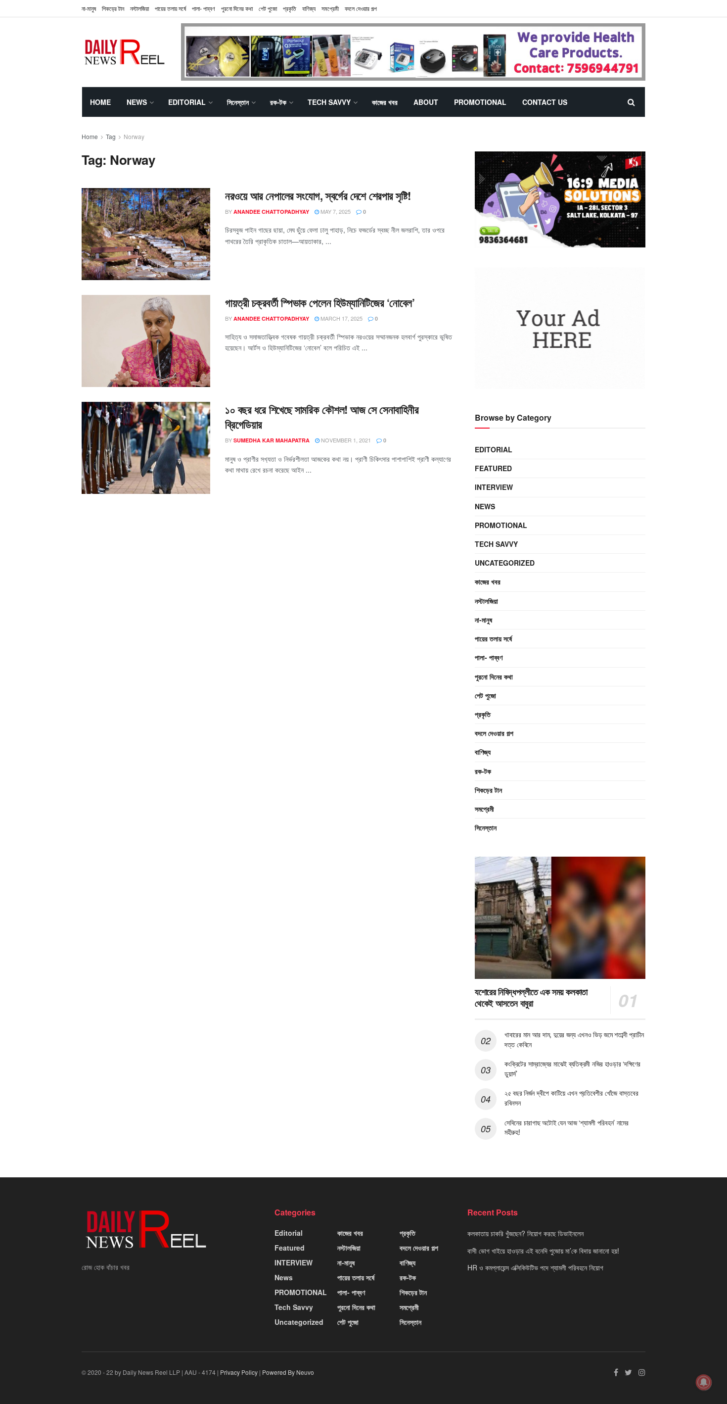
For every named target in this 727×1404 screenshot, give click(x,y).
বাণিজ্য (309, 8)
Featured (493, 468)
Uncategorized (505, 563)
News (137, 102)
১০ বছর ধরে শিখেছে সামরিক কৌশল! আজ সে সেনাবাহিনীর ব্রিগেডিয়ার (322, 417)
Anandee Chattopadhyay (271, 211)
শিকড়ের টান (113, 8)
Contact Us (544, 102)
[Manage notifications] (704, 1382)
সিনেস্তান (238, 102)
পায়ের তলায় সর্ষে (170, 8)
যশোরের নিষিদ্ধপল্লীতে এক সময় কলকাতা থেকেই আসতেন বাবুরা (531, 997)
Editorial (187, 102)
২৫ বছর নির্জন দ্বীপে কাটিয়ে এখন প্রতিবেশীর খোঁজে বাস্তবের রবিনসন (571, 1098)
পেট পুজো (268, 8)
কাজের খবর (385, 102)
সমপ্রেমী (330, 8)
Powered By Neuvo (288, 1372)
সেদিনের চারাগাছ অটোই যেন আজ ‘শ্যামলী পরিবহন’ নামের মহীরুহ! (566, 1127)
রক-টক (278, 102)
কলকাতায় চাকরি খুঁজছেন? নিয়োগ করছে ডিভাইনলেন (525, 1233)
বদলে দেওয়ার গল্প (361, 8)
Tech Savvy (329, 102)
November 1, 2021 (345, 440)
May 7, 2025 (335, 211)
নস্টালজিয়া (139, 8)
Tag (111, 136)
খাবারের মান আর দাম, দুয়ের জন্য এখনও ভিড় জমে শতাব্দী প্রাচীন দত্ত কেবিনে (574, 1039)
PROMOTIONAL (480, 102)
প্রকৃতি (289, 8)
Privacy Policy (239, 1372)
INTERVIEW (494, 487)
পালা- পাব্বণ (203, 8)
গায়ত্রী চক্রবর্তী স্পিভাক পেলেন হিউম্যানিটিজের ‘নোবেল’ (319, 302)
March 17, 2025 (341, 318)
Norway (134, 136)
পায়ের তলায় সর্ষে (493, 638)
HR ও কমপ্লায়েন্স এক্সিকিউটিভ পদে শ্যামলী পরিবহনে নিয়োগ (535, 1267)
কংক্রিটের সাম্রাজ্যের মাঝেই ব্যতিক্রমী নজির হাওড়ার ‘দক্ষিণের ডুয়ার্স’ (572, 1068)
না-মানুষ (89, 8)
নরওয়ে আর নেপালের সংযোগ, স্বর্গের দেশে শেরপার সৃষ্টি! (318, 195)
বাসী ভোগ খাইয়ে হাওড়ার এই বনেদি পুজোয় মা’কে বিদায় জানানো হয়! (543, 1251)
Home (100, 102)
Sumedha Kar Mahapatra (271, 440)
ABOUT (425, 102)
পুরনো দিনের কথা (237, 8)
